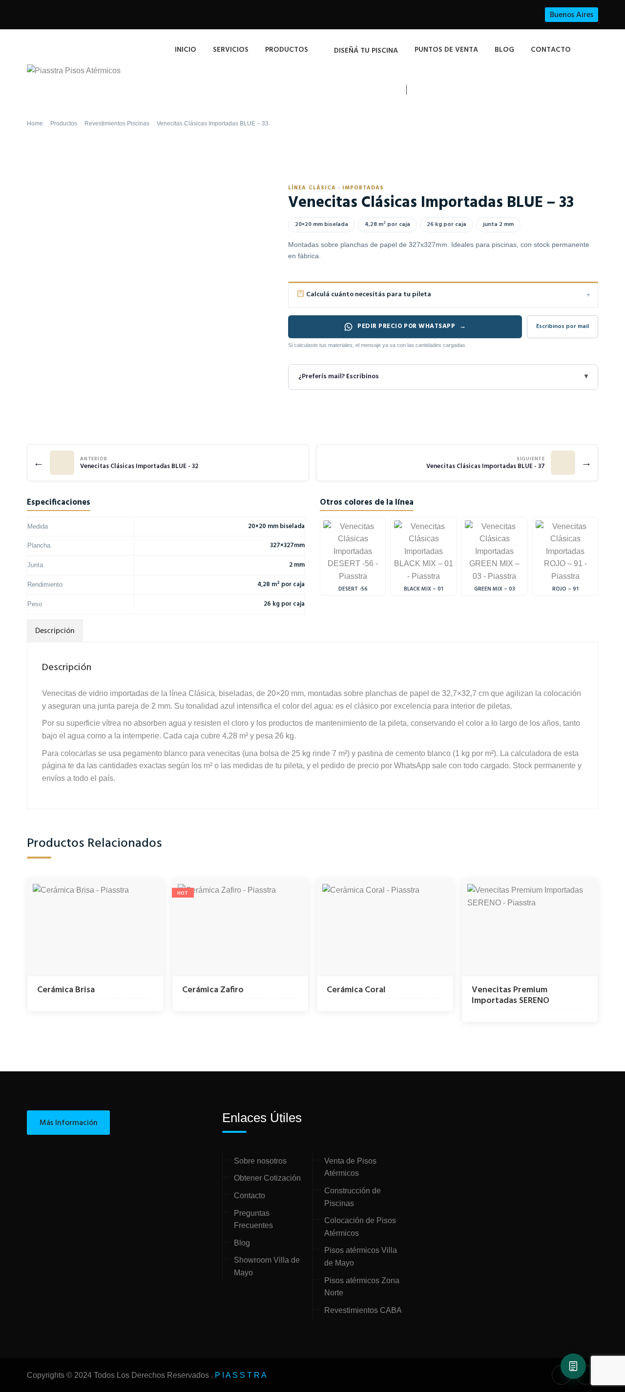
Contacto (551, 50)
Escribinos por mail (562, 326)
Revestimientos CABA (363, 1310)
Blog (504, 50)
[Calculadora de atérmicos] (573, 1366)
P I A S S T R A (241, 1375)
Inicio (185, 50)
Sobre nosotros (260, 1161)
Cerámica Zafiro (213, 990)
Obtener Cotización (267, 1178)
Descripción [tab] (55, 631)
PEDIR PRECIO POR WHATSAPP (411, 326)
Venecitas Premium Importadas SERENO (510, 995)
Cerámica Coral (356, 990)
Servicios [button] (231, 50)
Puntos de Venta (446, 50)
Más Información (69, 1123)
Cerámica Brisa (66, 990)
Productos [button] (286, 50)
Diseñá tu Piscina (366, 51)
